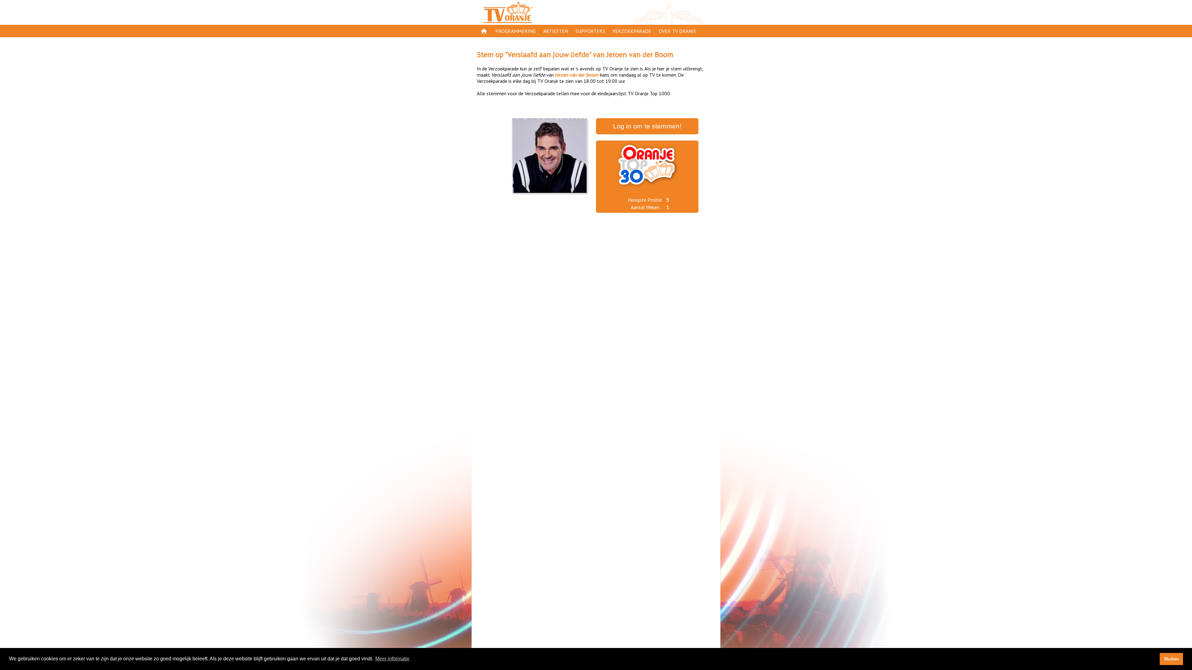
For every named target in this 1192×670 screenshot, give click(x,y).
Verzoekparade (631, 31)
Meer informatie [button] (392, 658)
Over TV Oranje (677, 31)
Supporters (590, 31)
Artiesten (555, 31)
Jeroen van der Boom (640, 54)
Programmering (515, 31)
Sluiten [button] (1171, 658)
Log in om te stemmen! (647, 126)
